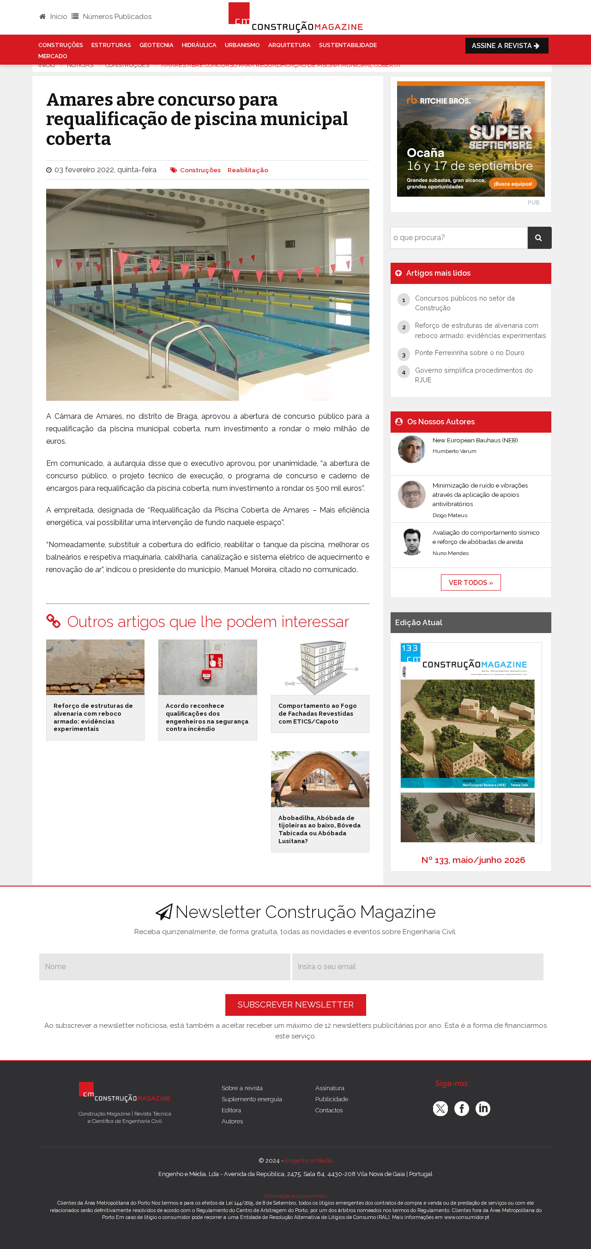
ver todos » (471, 582)
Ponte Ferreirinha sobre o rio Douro (470, 352)
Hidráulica (199, 45)
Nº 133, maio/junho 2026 (473, 860)
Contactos (329, 1110)
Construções (60, 45)
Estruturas (111, 45)
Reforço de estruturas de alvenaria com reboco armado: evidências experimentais (93, 717)
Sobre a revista (242, 1088)
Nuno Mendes (451, 553)
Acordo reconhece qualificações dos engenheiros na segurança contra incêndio (207, 717)
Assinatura (329, 1088)
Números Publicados (116, 16)
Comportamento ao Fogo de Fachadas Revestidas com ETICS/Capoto (317, 713)
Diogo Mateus (450, 515)
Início (57, 16)
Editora (231, 1110)
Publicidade (331, 1099)
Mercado (52, 56)
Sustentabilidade (348, 45)
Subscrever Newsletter (296, 1004)
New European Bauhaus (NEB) (475, 440)
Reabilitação (248, 170)
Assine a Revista (503, 45)
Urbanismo (242, 45)
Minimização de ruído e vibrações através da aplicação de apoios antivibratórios (480, 495)
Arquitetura (289, 45)
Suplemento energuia (252, 1099)
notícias (80, 64)
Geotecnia (156, 45)
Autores (232, 1121)
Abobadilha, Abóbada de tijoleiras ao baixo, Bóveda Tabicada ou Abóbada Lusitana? (319, 830)
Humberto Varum (454, 451)
